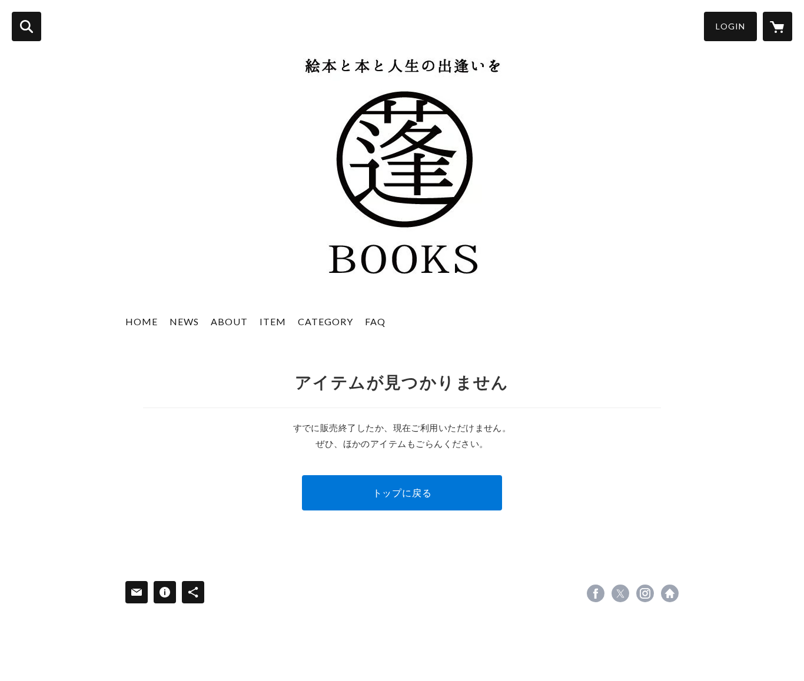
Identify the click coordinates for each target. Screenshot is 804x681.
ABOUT (229, 321)
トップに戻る (402, 492)
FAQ (375, 321)
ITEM (273, 321)
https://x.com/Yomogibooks (620, 593)
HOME (141, 321)
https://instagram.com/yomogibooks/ (645, 593)
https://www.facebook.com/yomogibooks (595, 593)
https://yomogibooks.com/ (670, 593)
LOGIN (730, 26)
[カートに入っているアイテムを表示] (777, 26)
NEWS (184, 321)
